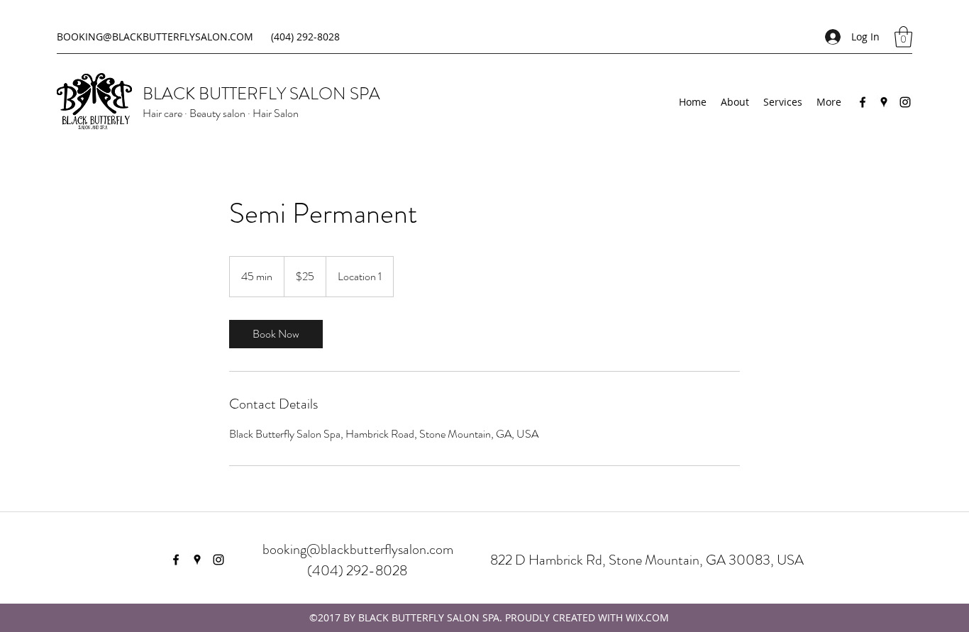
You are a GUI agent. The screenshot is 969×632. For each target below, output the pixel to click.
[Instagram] (905, 102)
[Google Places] (884, 102)
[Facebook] (863, 102)
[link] (276, 334)
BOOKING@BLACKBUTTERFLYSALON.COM (155, 36)
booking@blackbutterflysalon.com (357, 549)
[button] (903, 37)
